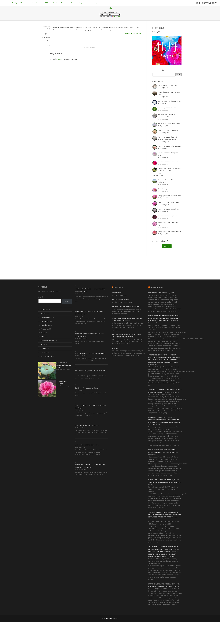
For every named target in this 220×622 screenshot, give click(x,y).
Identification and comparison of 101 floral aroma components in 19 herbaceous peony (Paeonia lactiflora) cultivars (163, 318)
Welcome (115, 348)
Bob (76, 353)
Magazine (44, 329)
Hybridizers (45, 321)
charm (86, 319)
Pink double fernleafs (98, 371)
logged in (61, 59)
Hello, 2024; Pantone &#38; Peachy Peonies (126, 307)
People (43, 344)
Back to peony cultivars (133, 33)
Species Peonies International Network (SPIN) (63, 365)
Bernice (77, 388)
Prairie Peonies (118, 287)
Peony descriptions (48, 341)
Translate (116, 17)
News (43, 333)
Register (82, 3)
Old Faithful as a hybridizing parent (92, 353)
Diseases (44, 309)
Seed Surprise (116, 293)
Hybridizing (45, 325)
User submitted (46, 356)
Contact (167, 246)
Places (43, 348)
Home (7, 3)
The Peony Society (206, 2)
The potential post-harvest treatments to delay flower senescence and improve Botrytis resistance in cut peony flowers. (164, 514)
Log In (90, 3)
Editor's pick (45, 313)
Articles (22, 3)
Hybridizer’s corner (36, 3)
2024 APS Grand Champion (120, 300)
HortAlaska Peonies (156, 287)
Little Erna (95, 393)
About (73, 3)
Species (55, 3)
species (44, 352)
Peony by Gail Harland (156, 293)
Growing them (46, 317)
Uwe (76, 445)
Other (43, 337)
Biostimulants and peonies (89, 425)
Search (40, 297)
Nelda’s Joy (156, 32)
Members (64, 3)
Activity (14, 3)
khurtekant (79, 289)
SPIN (47, 3)
